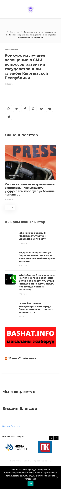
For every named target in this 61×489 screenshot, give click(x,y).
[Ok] (57, 477)
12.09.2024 (23, 243)
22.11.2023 (22, 316)
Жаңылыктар (11, 49)
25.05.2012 (9, 84)
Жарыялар (14, 32)
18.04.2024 (23, 266)
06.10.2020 (9, 200)
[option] (30, 173)
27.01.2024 (23, 294)
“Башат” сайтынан (22, 358)
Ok (30, 483)
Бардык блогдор (11, 426)
